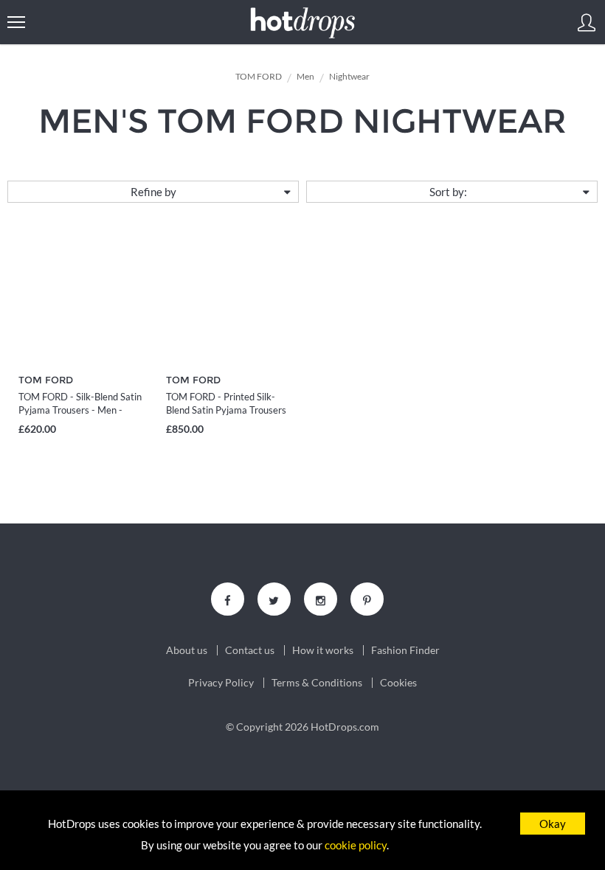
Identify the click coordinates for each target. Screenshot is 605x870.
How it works (322, 650)
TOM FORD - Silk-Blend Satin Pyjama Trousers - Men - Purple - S (80, 410)
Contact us (249, 650)
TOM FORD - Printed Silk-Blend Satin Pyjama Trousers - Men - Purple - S (226, 410)
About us (186, 650)
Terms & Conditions (317, 683)
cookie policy (356, 845)
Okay (552, 823)
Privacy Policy (221, 683)
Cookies (398, 683)
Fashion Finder (405, 650)
